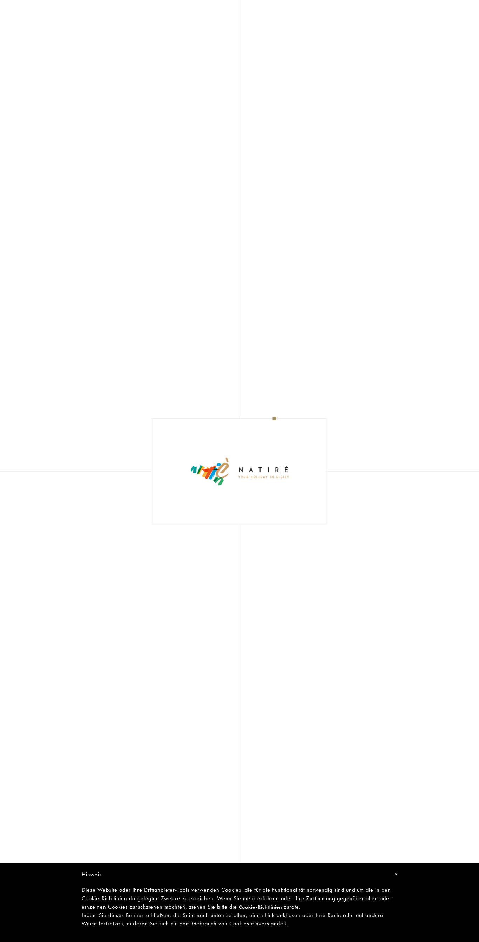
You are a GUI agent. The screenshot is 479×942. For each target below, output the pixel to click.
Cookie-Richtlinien (260, 907)
